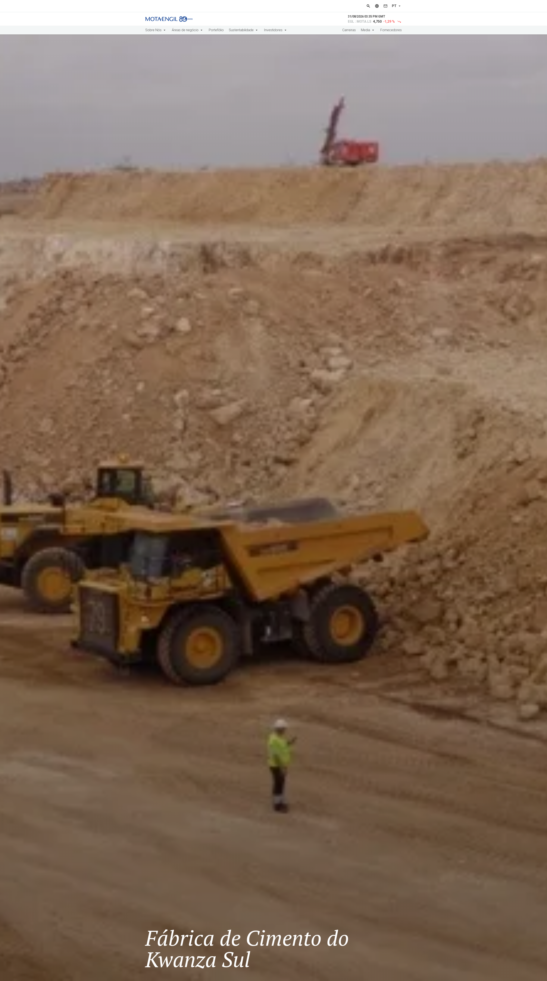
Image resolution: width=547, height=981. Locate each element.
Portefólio (216, 30)
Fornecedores (391, 30)
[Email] (385, 6)
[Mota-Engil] (169, 19)
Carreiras (349, 30)
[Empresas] (377, 6)
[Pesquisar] (368, 6)
